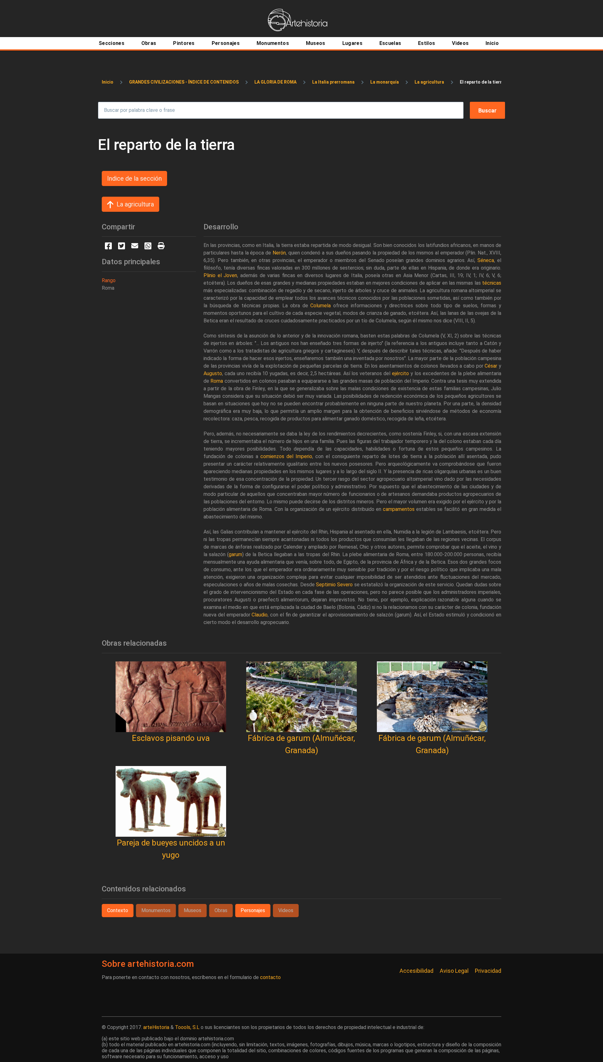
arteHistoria (156, 1027)
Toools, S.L (187, 1027)
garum (235, 554)
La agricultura (429, 82)
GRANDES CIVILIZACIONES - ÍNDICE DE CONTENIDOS (184, 82)
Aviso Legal (454, 970)
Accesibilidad (416, 970)
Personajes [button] (253, 910)
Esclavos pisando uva (171, 738)
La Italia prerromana (333, 82)
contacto (270, 977)
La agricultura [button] (135, 204)
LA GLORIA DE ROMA (275, 82)
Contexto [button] (117, 910)
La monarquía (384, 82)
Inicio (107, 82)
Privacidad (488, 970)
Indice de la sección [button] (134, 178)
